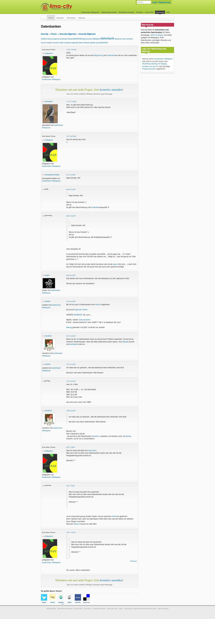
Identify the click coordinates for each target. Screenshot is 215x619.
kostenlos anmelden (111, 89)
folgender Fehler (80, 309)
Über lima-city (112, 608)
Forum (50, 18)
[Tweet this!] (45, 603)
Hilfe (168, 12)
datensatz (118, 39)
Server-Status (163, 608)
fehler (62, 42)
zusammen (103, 42)
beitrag (70, 39)
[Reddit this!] (70, 603)
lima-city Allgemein (68, 33)
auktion (44, 38)
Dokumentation (85, 319)
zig (97, 42)
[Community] (45, 16)
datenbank (107, 38)
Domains (139, 12)
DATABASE (78, 314)
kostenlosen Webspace (51, 79)
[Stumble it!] (62, 603)
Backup (128, 436)
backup (50, 39)
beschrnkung (79, 38)
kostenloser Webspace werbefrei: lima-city (66, 7)
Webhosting (51, 608)
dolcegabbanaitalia (52, 174)
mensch (86, 42)
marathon (48, 335)
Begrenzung (99, 55)
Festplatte (95, 207)
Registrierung (164, 2)
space (92, 42)
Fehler (97, 304)
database (96, 38)
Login (154, 2)
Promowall (71, 18)
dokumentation (127, 39)
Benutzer (60, 18)
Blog (121, 608)
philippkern (49, 53)
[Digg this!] (53, 603)
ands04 (47, 301)
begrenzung (57, 39)
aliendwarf (49, 101)
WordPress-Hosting (126, 12)
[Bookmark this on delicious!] (87, 603)
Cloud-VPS (149, 12)
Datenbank (111, 55)
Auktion (114, 516)
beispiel (64, 39)
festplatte (67, 42)
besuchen (88, 39)
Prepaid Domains (149, 68)
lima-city (44, 33)
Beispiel (126, 341)
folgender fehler (76, 42)
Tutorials (81, 18)
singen (47, 275)
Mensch (77, 524)
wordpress (74, 344)
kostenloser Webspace (90, 12)
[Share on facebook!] (79, 603)
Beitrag (69, 327)
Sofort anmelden (156, 35)
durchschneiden (46, 42)
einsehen (56, 42)
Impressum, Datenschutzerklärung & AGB (140, 608)
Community (160, 12)
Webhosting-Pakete (109, 12)
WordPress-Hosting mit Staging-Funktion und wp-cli (154, 64)
